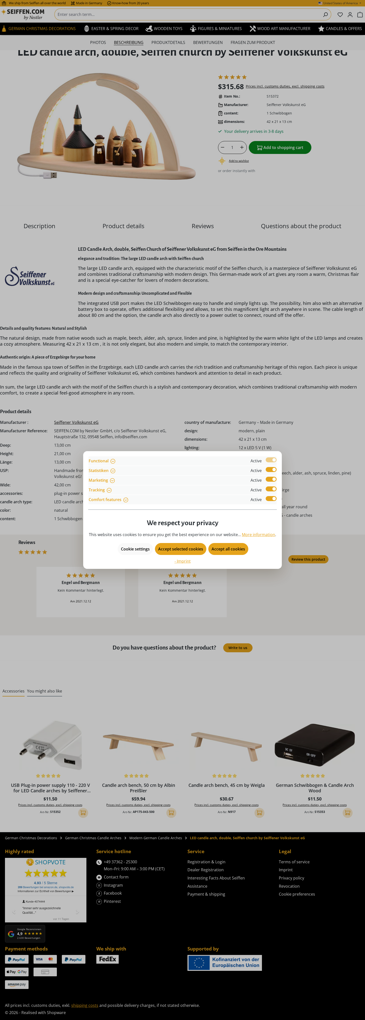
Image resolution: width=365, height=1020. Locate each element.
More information (258, 534)
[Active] (271, 459)
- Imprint (183, 561)
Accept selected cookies (180, 549)
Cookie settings (135, 549)
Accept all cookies (228, 549)
